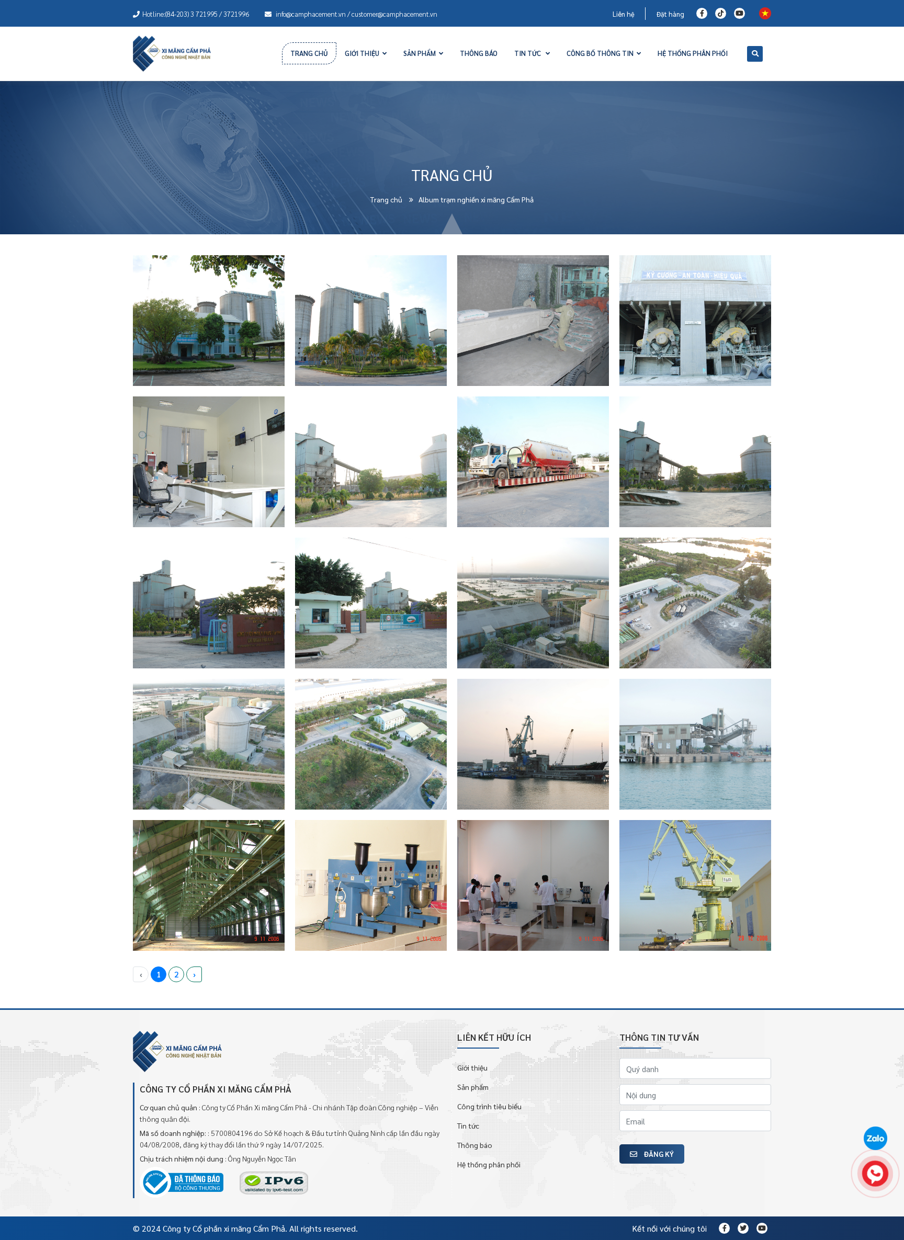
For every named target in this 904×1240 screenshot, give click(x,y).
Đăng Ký (658, 1153)
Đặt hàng (670, 13)
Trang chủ (387, 199)
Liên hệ (624, 13)
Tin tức (468, 1125)
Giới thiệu (472, 1067)
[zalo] (875, 1139)
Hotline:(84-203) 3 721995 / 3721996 (195, 13)
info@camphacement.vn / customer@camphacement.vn (355, 13)
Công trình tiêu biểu (489, 1106)
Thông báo (474, 1145)
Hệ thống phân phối (489, 1164)
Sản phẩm (473, 1086)
